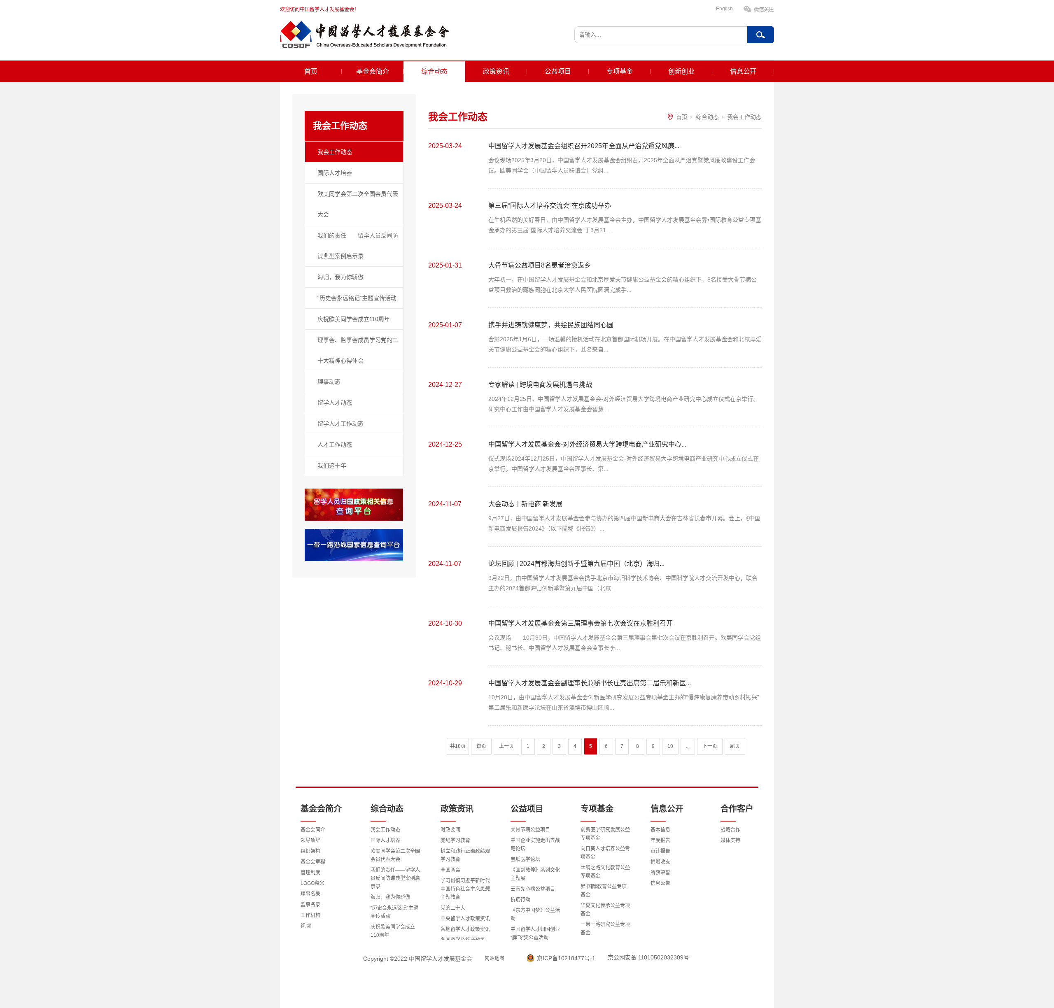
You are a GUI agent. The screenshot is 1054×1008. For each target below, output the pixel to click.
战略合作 (730, 830)
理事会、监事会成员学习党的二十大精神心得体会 (357, 350)
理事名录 (310, 894)
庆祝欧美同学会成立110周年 (353, 319)
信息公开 (743, 71)
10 (670, 746)
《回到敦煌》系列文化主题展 (535, 874)
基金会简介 (372, 71)
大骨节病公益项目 (530, 830)
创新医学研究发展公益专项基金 (605, 834)
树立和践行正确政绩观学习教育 (465, 855)
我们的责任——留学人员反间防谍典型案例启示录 (357, 245)
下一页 (709, 746)
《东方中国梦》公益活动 (535, 915)
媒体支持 (730, 840)
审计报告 (660, 851)
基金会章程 (313, 862)
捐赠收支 (660, 862)
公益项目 (558, 71)
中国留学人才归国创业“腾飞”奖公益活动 (535, 933)
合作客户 (737, 808)
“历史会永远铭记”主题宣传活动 (356, 298)
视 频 (306, 926)
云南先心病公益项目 (533, 889)
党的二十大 (453, 908)
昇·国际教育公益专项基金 (604, 891)
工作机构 (310, 915)
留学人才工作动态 (340, 423)
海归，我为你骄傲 (340, 277)
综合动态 (434, 71)
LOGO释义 (312, 883)
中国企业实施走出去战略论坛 (535, 845)
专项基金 (619, 71)
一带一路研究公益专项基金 (605, 929)
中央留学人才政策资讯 (465, 919)
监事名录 (310, 905)
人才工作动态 (334, 444)
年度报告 (660, 840)
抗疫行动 (520, 900)
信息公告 (660, 883)
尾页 (735, 746)
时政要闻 (450, 830)
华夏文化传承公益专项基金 (605, 910)
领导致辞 (310, 840)
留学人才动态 (334, 402)
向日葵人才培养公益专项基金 (605, 853)
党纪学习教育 (455, 840)
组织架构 (310, 851)
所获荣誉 (660, 872)
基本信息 (660, 830)
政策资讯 (496, 71)
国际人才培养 (334, 173)
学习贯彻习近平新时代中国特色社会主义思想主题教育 (465, 889)
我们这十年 (331, 465)
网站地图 (494, 958)
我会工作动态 (334, 152)
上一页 (506, 746)
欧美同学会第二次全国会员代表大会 (357, 204)
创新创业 (681, 71)
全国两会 (450, 870)
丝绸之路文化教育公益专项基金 (605, 872)
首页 (310, 71)
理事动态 (328, 381)
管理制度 (310, 872)
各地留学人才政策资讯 (465, 929)
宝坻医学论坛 (525, 859)
